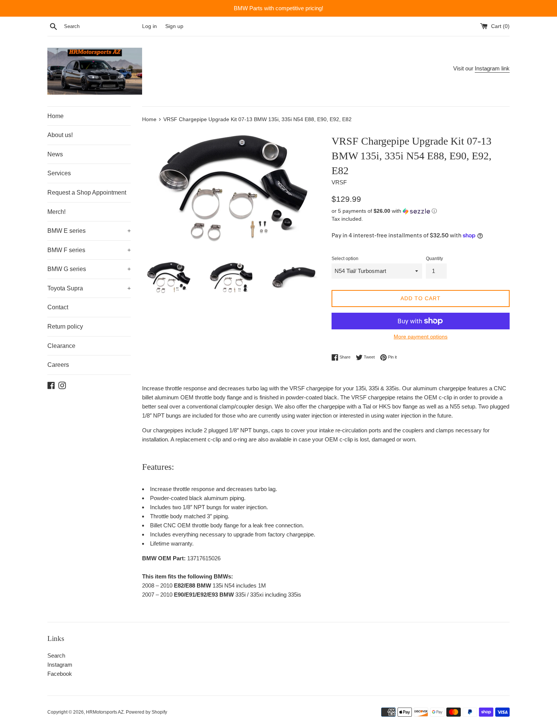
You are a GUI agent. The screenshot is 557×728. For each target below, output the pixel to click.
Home (55, 116)
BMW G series (89, 269)
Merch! (56, 212)
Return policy (65, 326)
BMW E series (89, 231)
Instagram (59, 664)
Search (56, 655)
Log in (149, 26)
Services (59, 173)
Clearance (61, 346)
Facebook (59, 673)
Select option (345, 258)
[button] (421, 211)
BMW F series (89, 250)
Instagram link (492, 68)
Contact (57, 307)
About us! (60, 135)
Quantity (434, 258)
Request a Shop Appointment (86, 192)
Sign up (174, 26)
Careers (58, 365)
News (55, 154)
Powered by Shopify (146, 712)
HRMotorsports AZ (105, 712)
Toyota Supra (89, 288)
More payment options (420, 337)
